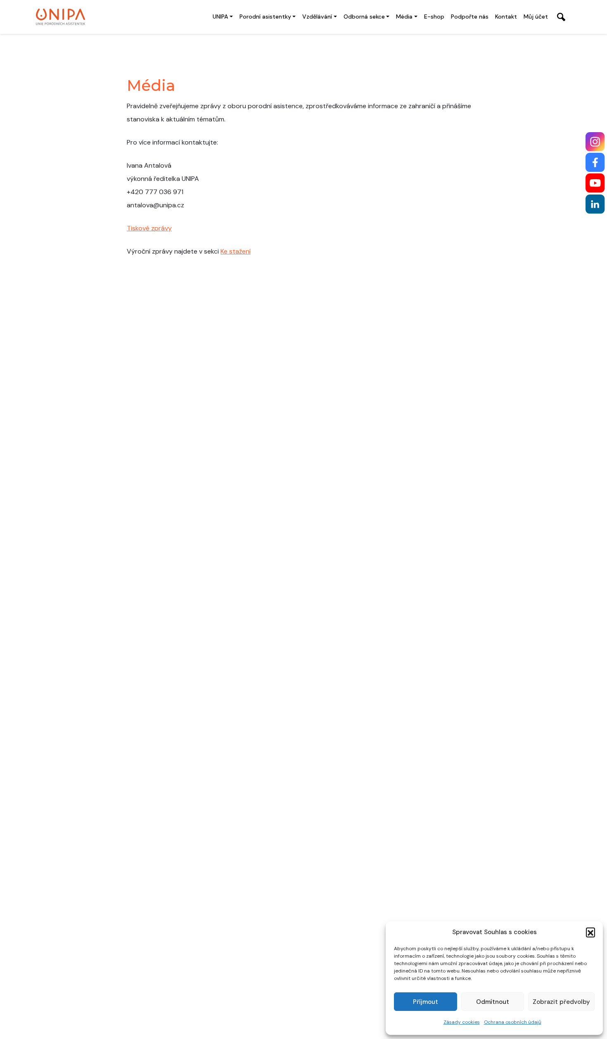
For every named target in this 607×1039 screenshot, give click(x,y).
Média (404, 16)
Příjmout (425, 1002)
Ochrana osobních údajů (512, 1022)
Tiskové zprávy (149, 228)
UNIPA (220, 16)
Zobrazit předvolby (561, 1002)
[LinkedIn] (595, 204)
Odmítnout (492, 1002)
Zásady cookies (461, 1022)
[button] (590, 932)
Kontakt (506, 16)
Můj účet (536, 16)
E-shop (434, 16)
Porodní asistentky (265, 16)
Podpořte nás (469, 16)
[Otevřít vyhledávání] (561, 17)
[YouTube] (595, 183)
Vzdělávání (317, 16)
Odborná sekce (364, 16)
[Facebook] (595, 162)
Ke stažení (236, 251)
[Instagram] (595, 142)
